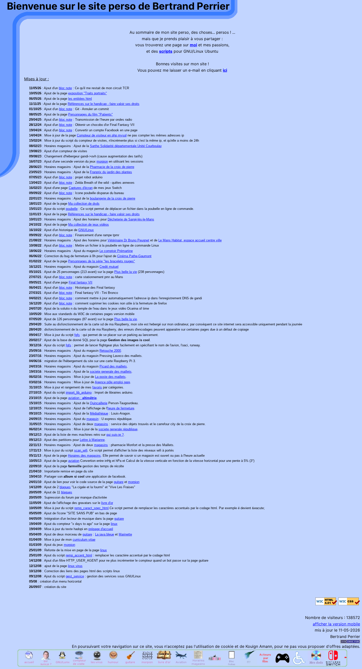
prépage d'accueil (100, 529)
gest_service (75, 576)
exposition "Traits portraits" (87, 93)
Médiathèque (99, 413)
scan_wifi (80, 450)
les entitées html (80, 98)
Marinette (125, 534)
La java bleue (104, 534)
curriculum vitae (84, 539)
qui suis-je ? (115, 434)
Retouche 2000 (110, 350)
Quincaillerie (98, 403)
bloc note (65, 88)
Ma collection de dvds (83, 203)
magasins (101, 424)
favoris (97, 387)
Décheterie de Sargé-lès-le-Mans (131, 219)
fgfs (77, 335)
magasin (92, 419)
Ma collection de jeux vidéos (88, 224)
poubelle (72, 209)
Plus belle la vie (125, 272)
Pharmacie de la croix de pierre (112, 167)
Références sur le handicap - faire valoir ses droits (103, 104)
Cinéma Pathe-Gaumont (134, 256)
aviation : (82, 398)
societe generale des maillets (111, 371)
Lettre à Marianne (92, 440)
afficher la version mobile (336, 623)
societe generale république (118, 429)
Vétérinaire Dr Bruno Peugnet (128, 240)
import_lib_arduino (79, 392)
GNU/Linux (86, 230)
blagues (65, 487)
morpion (102, 161)
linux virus (75, 566)
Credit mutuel (108, 266)
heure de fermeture (120, 408)
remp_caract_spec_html (91, 508)
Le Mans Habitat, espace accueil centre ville (190, 240)
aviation (73, 461)
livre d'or (107, 503)
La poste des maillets (110, 377)
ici (225, 70)
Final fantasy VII (80, 282)
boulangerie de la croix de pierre (112, 198)
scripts (165, 51)
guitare (118, 482)
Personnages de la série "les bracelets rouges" (101, 261)
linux (114, 524)
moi (193, 44)
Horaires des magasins (84, 455)
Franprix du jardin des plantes (111, 172)
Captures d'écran (81, 188)
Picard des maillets (113, 366)
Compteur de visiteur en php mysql (102, 135)
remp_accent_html (79, 555)
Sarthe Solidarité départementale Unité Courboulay (126, 146)
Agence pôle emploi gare (112, 382)
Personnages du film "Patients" (90, 114)
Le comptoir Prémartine (116, 251)
